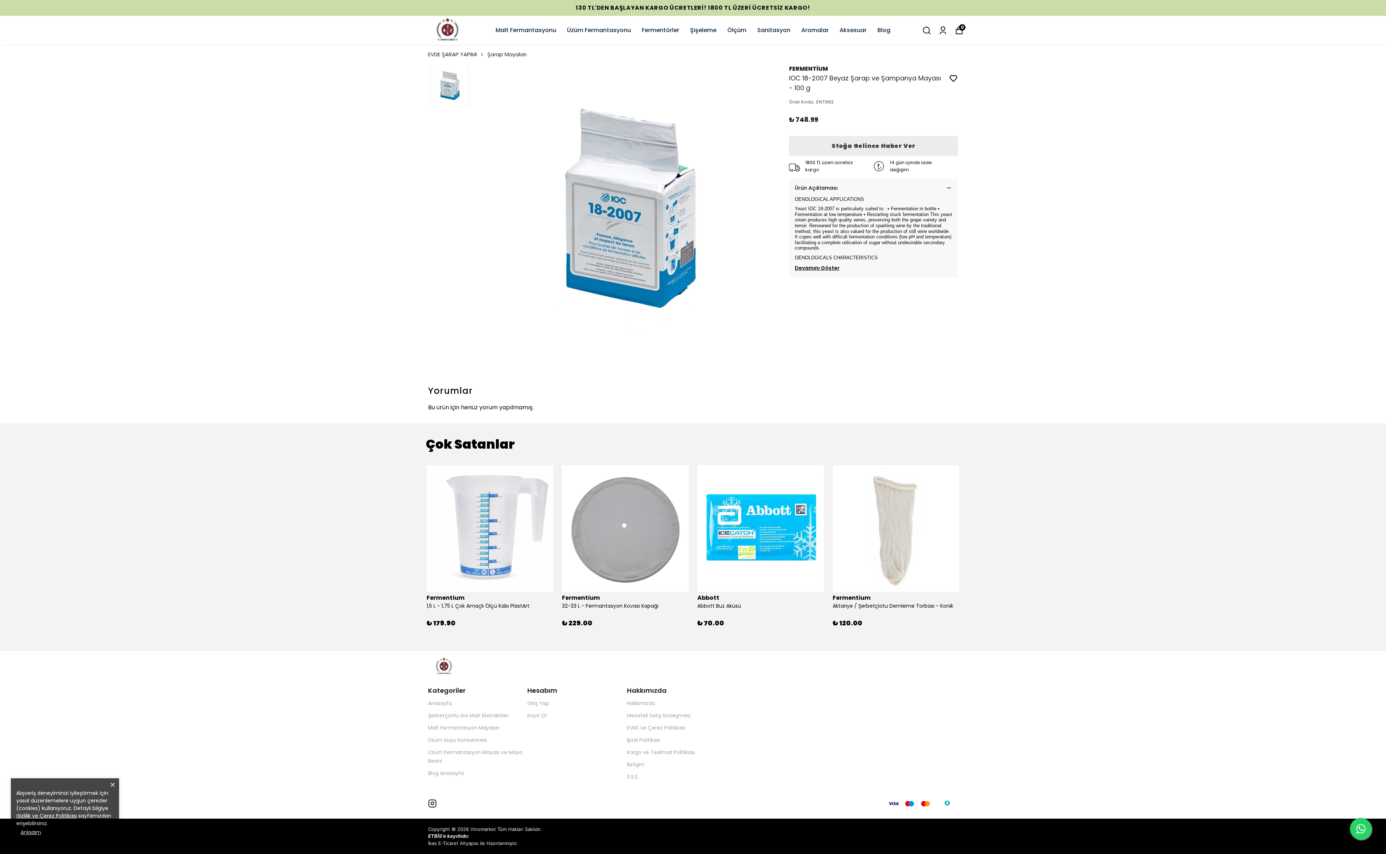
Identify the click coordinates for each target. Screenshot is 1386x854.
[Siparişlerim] (942, 30)
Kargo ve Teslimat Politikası (661, 752)
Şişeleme (703, 30)
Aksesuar (853, 30)
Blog (883, 30)
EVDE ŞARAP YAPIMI (452, 54)
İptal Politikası (643, 740)
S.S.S (632, 776)
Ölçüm (736, 30)
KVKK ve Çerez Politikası (656, 727)
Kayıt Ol (536, 715)
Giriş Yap (538, 703)
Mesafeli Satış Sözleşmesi (658, 715)
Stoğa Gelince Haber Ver (873, 146)
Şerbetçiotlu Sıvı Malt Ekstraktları (468, 715)
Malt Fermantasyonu (526, 30)
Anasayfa (440, 703)
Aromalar (815, 30)
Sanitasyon (773, 30)
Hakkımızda (641, 703)
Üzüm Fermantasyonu (599, 30)
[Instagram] (432, 803)
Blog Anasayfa (446, 773)
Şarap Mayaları (507, 54)
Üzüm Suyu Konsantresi (457, 740)
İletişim (636, 764)
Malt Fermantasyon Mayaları (464, 727)
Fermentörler (660, 30)
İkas (432, 843)
